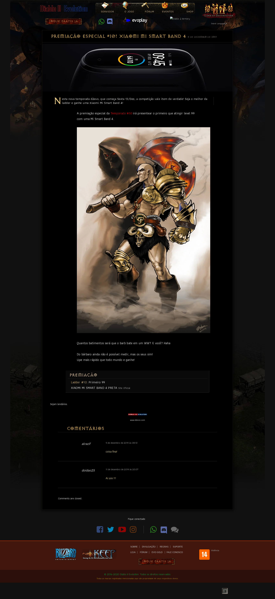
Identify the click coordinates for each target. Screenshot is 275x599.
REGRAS (164, 547)
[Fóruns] (174, 531)
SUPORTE (178, 547)
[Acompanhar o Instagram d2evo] (135, 531)
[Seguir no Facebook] (100, 531)
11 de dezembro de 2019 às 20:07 (122, 469)
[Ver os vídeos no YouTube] (122, 531)
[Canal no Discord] (164, 531)
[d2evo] (64, 12)
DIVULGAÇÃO (148, 547)
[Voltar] (225, 591)
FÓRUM (143, 552)
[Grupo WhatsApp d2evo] (102, 23)
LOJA (133, 552)
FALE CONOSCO (175, 552)
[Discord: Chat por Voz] (110, 23)
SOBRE (134, 547)
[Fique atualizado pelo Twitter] (111, 531)
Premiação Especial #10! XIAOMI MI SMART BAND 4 (118, 36)
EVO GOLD (157, 552)
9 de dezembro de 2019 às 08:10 (122, 443)
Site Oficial (124, 388)
